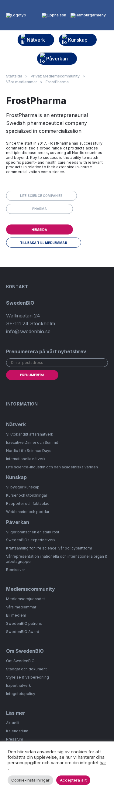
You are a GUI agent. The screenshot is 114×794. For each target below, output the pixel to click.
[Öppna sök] (54, 15)
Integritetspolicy (20, 693)
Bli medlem (16, 615)
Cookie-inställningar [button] (30, 780)
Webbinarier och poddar (27, 511)
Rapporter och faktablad (28, 503)
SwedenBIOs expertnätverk (31, 540)
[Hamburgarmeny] (88, 15)
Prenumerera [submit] (32, 375)
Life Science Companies (41, 195)
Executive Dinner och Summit (32, 442)
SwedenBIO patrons (24, 623)
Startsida (14, 76)
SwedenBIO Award (22, 631)
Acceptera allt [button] (73, 780)
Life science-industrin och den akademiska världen (52, 467)
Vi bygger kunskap (23, 487)
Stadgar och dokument (26, 669)
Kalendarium (17, 731)
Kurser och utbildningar (26, 495)
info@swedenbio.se (28, 331)
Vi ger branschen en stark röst (32, 532)
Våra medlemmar (21, 82)
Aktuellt (12, 722)
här (103, 762)
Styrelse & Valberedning (27, 677)
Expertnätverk (18, 685)
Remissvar (15, 569)
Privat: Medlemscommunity (55, 76)
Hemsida (39, 229)
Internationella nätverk (26, 459)
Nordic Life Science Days (28, 450)
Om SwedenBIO (20, 661)
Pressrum (14, 739)
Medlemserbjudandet (25, 599)
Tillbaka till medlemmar (43, 243)
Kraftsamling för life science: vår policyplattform (49, 548)
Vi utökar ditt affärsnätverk (29, 434)
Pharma (39, 208)
